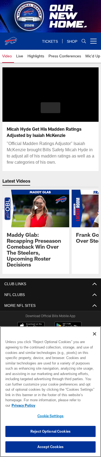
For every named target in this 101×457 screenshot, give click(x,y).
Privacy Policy (23, 405)
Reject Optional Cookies (50, 431)
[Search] (84, 41)
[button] (50, 107)
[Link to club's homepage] (10, 39)
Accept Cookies (50, 447)
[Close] (94, 334)
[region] (50, 391)
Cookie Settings (50, 416)
